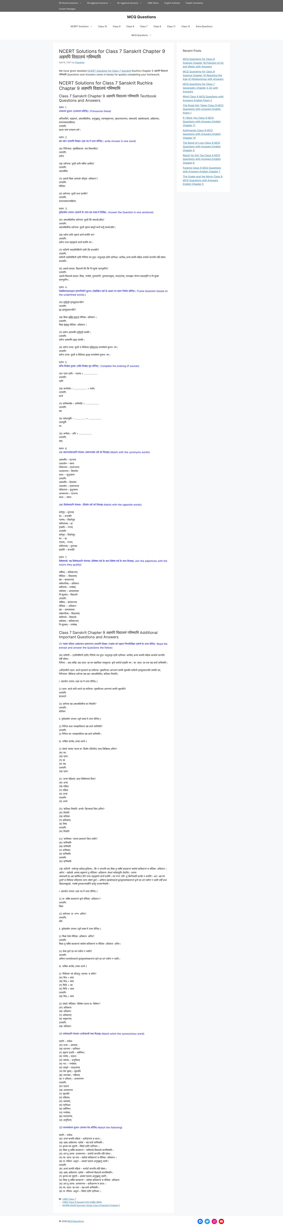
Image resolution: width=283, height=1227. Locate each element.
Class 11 (171, 26)
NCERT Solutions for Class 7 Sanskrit (109, 70)
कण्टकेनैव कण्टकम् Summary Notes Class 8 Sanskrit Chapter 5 (91, 1205)
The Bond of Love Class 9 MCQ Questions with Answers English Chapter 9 (202, 146)
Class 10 (102, 26)
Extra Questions (204, 26)
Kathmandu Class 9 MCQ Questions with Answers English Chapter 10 (202, 134)
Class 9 (116, 26)
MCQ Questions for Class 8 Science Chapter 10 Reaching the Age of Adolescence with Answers (203, 75)
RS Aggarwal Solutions (97, 3)
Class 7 (144, 26)
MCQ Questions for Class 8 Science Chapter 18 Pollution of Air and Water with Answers (203, 63)
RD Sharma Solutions (68, 3)
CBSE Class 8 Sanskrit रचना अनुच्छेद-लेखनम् (82, 1202)
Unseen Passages (67, 9)
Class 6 (157, 26)
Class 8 (130, 26)
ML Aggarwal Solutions (127, 3)
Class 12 (185, 26)
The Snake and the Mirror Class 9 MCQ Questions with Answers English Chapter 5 (203, 180)
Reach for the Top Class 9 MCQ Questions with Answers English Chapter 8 (202, 159)
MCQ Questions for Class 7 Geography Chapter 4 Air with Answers (200, 88)
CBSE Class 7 (69, 1199)
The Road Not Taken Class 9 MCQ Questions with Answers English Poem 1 (203, 109)
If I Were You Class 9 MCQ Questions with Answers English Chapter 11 (202, 121)
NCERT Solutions (80, 26)
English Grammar (172, 3)
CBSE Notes (153, 3)
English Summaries (194, 3)
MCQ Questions (141, 17)
